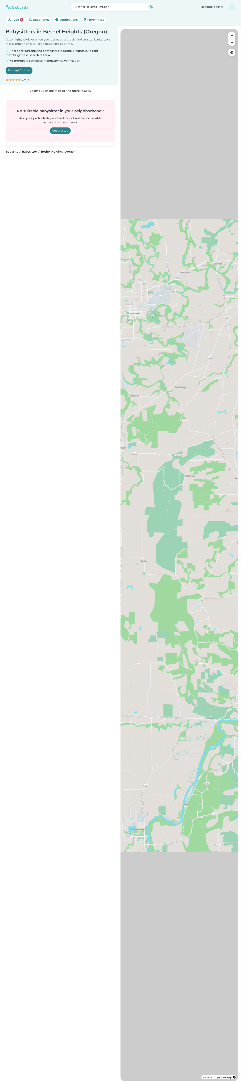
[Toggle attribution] (234, 1077)
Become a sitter (212, 6)
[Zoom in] (231, 35)
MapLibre (207, 1077)
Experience (41, 19)
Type (16, 19)
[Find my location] (231, 52)
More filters (95, 19)
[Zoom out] (231, 42)
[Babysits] (17, 7)
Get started (60, 130)
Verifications (68, 19)
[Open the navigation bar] (232, 7)
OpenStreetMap (223, 1077)
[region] (179, 555)
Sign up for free (19, 70)
